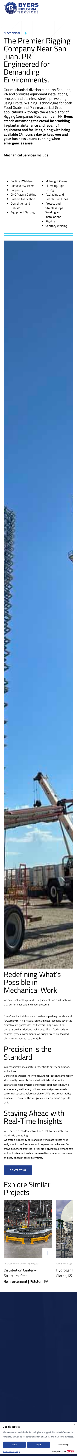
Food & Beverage (64, 1263)
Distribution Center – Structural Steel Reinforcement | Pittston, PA (26, 1275)
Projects (35, 1263)
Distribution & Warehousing (17, 1263)
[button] (70, 8)
